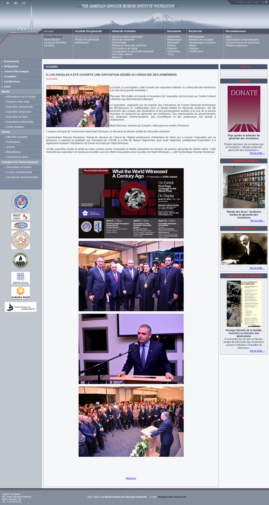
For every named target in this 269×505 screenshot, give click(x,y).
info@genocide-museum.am (172, 497)
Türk (253, 2)
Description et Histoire (19, 167)
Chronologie (119, 42)
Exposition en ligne (17, 116)
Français (172, 48)
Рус (261, 2)
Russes (171, 45)
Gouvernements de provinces (242, 42)
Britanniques (174, 39)
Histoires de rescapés (201, 39)
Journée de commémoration (22, 177)
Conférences (196, 51)
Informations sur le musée (21, 96)
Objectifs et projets (16, 136)
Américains (173, 36)
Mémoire (117, 57)
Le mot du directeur (55, 42)
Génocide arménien (123, 39)
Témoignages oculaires (202, 42)
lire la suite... (258, 220)
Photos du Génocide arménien (129, 45)
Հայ (246, 2)
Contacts (49, 45)
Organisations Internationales (242, 39)
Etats (228, 36)
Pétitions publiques (237, 45)
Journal (11, 147)
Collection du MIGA (17, 157)
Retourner (131, 478)
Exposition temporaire (18, 111)
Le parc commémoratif (19, 172)
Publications (13, 142)
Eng (238, 2)
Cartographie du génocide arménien (133, 51)
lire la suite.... (257, 153)
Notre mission (52, 39)
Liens (7, 86)
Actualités (10, 76)
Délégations (11, 66)
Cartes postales (15, 126)
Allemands (173, 42)
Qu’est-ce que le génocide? (128, 36)
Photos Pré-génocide (87, 39)
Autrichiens (173, 51)
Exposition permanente (19, 106)
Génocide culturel (122, 54)
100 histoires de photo (124, 48)
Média (192, 45)
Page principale (53, 36)
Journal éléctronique (16, 71)
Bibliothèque (13, 152)
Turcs (170, 54)
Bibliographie (196, 36)
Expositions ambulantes (20, 121)
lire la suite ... (257, 268)
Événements (11, 61)
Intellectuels (82, 42)
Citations (194, 48)
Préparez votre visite (18, 101)
